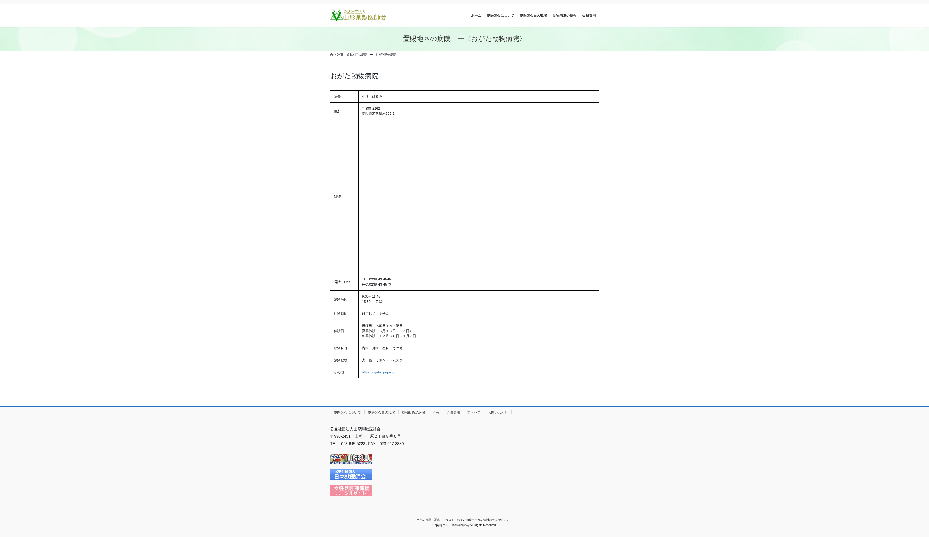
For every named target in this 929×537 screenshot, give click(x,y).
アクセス (474, 412)
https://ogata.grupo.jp (378, 372)
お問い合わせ (498, 412)
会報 (436, 412)
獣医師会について (347, 412)
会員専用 (453, 412)
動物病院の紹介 (414, 412)
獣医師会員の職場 (381, 412)
